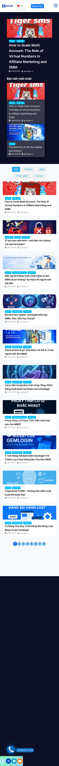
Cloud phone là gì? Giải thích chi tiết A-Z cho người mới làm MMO (29, 352)
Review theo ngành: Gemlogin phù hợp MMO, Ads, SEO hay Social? (26, 316)
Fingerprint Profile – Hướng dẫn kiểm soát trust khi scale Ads (28, 493)
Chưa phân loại (19, 273)
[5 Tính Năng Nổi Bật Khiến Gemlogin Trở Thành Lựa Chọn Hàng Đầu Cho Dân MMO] (29, 442)
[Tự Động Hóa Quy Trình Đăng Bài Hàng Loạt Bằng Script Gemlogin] (29, 513)
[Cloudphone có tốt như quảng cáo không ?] (26, 132)
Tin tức (20, 41)
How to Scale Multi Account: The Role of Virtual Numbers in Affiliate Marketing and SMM (28, 56)
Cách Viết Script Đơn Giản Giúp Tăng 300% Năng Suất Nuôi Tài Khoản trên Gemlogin (29, 387)
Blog (12, 41)
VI (21, 5)
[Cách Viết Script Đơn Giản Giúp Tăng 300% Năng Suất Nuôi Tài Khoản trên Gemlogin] (29, 372)
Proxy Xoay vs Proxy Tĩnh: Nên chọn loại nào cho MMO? (27, 422)
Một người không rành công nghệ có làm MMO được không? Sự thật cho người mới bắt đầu (28, 279)
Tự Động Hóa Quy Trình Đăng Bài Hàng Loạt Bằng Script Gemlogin (29, 528)
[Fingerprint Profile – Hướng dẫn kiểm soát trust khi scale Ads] (29, 477)
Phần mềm (17, 311)
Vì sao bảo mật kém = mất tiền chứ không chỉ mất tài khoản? (27, 242)
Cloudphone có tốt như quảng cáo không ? (25, 149)
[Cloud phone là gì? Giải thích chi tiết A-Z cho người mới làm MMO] (29, 336)
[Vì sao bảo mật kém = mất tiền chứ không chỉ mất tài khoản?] (29, 227)
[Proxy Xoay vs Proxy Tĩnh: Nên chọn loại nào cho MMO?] (29, 407)
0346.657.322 (25, 750)
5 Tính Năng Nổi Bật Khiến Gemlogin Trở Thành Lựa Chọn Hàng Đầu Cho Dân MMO (28, 457)
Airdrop (9, 237)
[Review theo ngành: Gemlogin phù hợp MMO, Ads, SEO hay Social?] (29, 301)
